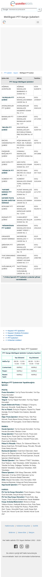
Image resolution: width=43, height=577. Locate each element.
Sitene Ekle (22, 532)
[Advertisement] (21, 49)
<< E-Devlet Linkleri (13, 340)
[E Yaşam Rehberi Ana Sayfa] (21, 3)
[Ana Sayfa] (2, 73)
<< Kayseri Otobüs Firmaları (17, 333)
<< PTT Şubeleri (11, 338)
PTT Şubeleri (8, 73)
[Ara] (39, 9)
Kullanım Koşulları (23, 526)
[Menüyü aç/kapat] (37, 22)
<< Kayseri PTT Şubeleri (15, 330)
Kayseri (16, 73)
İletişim (31, 532)
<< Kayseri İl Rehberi (14, 335)
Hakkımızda (9, 526)
